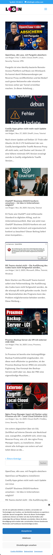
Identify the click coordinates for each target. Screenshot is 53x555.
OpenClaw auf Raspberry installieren (22, 475)
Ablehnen (26, 538)
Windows (9, 274)
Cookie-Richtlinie (17, 551)
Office (37, 270)
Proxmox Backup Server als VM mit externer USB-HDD (26, 340)
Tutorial (16, 61)
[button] (49, 504)
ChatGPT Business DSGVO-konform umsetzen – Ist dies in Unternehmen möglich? (22, 203)
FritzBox (43, 419)
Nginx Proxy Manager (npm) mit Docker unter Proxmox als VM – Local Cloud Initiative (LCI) (26, 415)
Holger (11, 57)
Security (8, 61)
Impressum (38, 551)
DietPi (35, 57)
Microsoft (30, 270)
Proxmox (37, 344)
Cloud (29, 57)
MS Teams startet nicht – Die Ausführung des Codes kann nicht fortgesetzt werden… (26, 266)
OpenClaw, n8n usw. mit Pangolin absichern (25, 55)
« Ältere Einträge (13, 458)
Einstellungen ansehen (27, 545)
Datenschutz (28, 551)
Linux (41, 57)
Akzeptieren (26, 531)
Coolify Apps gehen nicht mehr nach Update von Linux (25, 129)
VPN (22, 61)
